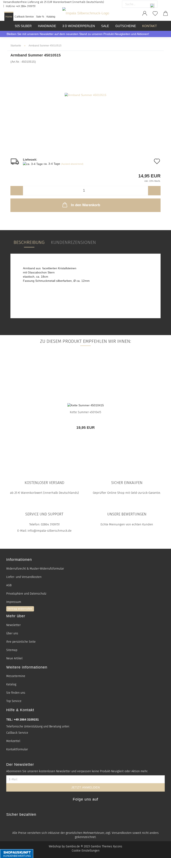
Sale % (40, 16)
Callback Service (24, 16)
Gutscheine (125, 26)
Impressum (13, 602)
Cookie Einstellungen (85, 850)
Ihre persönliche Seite (21, 642)
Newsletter (13, 625)
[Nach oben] (163, 852)
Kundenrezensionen (73, 242)
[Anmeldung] (145, 13)
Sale (105, 26)
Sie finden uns (15, 693)
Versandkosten (122, 833)
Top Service (13, 701)
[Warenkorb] (165, 13)
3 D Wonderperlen (78, 26)
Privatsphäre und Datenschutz (26, 593)
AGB (8, 585)
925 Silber (23, 26)
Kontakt (149, 26)
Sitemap (11, 650)
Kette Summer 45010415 (85, 412)
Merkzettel (13, 741)
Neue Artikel (14, 658)
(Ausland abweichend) (72, 164)
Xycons (117, 846)
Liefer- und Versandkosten (23, 577)
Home (8, 16)
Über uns (12, 633)
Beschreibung (29, 242)
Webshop (55, 846)
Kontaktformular (17, 749)
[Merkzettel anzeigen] (155, 13)
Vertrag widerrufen (20, 608)
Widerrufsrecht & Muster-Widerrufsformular (35, 568)
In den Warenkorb (85, 205)
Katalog (51, 16)
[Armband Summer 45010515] (85, 94)
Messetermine (15, 676)
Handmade (47, 26)
